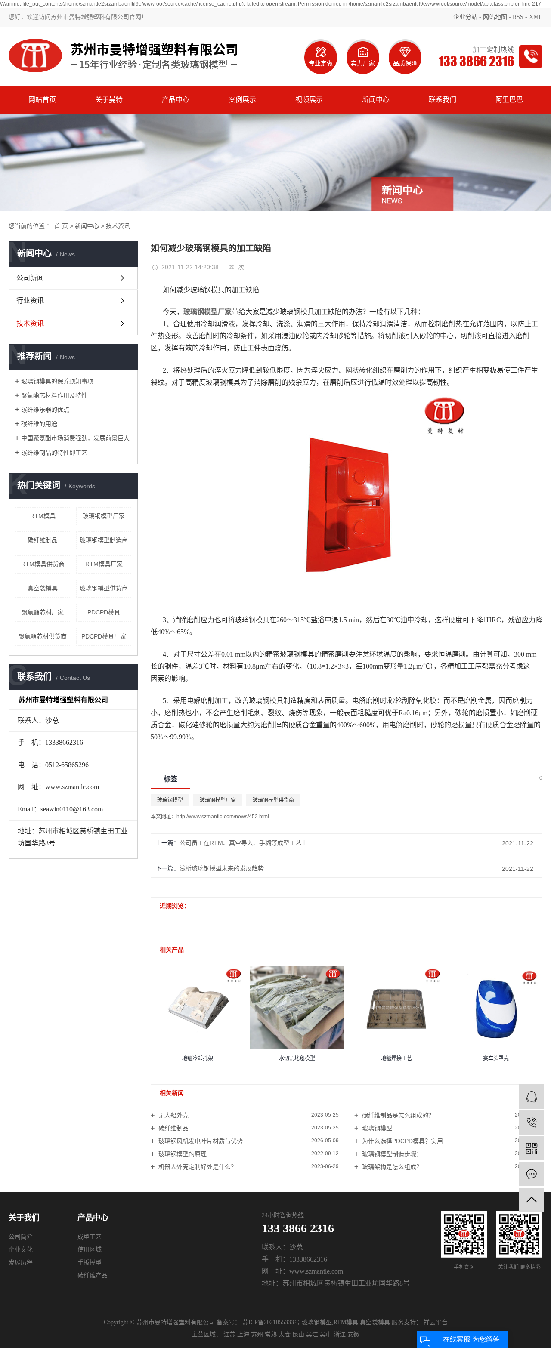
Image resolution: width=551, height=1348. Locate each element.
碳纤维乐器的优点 (45, 409)
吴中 (326, 1334)
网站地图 (495, 17)
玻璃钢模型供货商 (104, 588)
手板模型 (89, 1262)
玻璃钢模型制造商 (104, 540)
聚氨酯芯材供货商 (43, 636)
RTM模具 (43, 515)
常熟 (271, 1334)
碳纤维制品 (43, 540)
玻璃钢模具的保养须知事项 (57, 381)
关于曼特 (109, 99)
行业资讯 (30, 300)
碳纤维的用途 (39, 423)
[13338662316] (531, 1122)
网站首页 (42, 99)
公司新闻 (30, 277)
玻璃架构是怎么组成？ (391, 1166)
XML (535, 17)
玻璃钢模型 (170, 800)
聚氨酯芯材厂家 (43, 612)
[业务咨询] (531, 1096)
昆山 (298, 1334)
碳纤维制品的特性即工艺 (54, 452)
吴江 (312, 1334)
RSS (518, 17)
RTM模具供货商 (43, 564)
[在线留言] (531, 1174)
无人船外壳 (173, 1115)
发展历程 (21, 1262)
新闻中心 (376, 99)
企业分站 (465, 17)
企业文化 (21, 1249)
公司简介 (21, 1237)
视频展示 (309, 99)
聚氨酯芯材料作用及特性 (54, 395)
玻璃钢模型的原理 (182, 1154)
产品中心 (175, 99)
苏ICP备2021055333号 (271, 1322)
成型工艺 (89, 1237)
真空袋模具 (43, 588)
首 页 (61, 225)
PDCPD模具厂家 (103, 636)
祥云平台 (435, 1322)
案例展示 (242, 99)
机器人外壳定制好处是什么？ (197, 1166)
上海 (243, 1334)
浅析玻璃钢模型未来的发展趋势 (222, 868)
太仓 (285, 1334)
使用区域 (89, 1249)
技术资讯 (118, 225)
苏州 (257, 1334)
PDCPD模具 (103, 612)
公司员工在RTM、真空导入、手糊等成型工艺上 (243, 842)
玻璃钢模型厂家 (104, 515)
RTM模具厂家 (104, 564)
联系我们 (442, 99)
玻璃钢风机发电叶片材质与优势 (200, 1141)
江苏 (229, 1334)
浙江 (340, 1334)
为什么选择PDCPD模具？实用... (404, 1141)
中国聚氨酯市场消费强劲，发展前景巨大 (75, 438)
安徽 (353, 1334)
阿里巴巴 (509, 99)
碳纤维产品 (92, 1275)
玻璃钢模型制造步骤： (391, 1154)
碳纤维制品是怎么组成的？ (397, 1115)
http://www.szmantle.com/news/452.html (222, 817)
